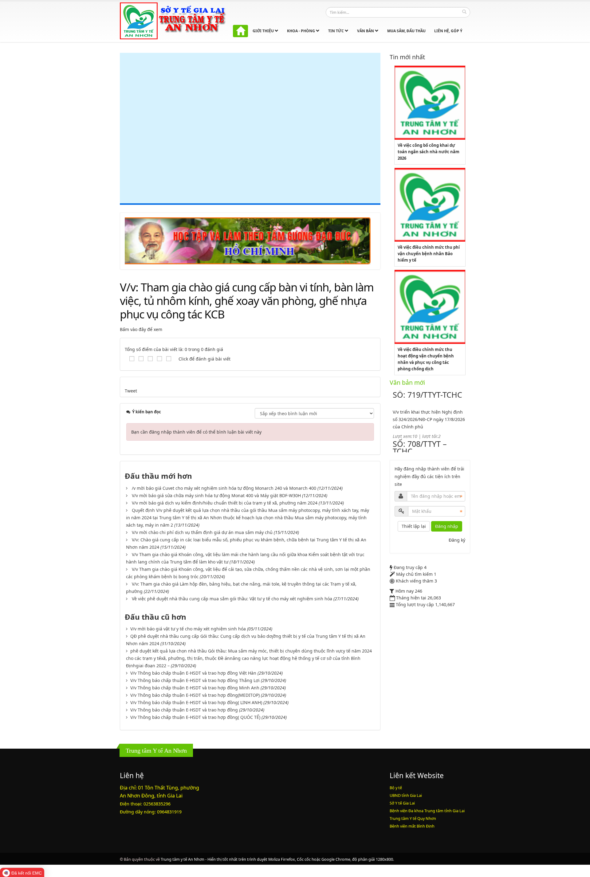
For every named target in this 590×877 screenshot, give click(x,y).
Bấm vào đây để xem (141, 329)
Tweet (131, 391)
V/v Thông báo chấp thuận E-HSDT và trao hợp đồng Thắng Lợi (195, 680)
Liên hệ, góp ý (448, 30)
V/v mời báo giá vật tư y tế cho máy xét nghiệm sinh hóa (188, 629)
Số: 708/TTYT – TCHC (420, 447)
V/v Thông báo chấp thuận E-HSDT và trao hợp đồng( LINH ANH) (196, 702)
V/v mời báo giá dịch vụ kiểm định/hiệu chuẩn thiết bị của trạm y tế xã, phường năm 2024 (224, 503)
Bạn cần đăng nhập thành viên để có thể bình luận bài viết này (196, 432)
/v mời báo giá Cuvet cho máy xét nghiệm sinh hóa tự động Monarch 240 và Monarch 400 (224, 488)
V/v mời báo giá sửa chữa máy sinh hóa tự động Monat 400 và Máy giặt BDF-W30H (216, 495)
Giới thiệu (264, 30)
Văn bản (366, 30)
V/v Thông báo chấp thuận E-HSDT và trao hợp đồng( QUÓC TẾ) (195, 717)
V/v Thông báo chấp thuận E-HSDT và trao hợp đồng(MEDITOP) (195, 695)
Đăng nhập (446, 526)
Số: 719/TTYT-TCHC (427, 394)
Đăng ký (457, 540)
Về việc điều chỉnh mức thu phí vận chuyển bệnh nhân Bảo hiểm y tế (429, 253)
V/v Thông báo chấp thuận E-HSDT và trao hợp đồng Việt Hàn (193, 673)
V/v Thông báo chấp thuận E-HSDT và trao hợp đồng (184, 710)
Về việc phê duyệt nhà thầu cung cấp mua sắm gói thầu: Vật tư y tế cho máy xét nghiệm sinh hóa (232, 599)
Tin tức (336, 30)
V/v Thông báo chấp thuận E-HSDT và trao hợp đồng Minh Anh (194, 688)
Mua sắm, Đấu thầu (406, 30)
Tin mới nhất (407, 57)
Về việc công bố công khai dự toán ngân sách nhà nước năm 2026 (428, 151)
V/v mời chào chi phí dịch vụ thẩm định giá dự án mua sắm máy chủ (202, 532)
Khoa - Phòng (301, 30)
